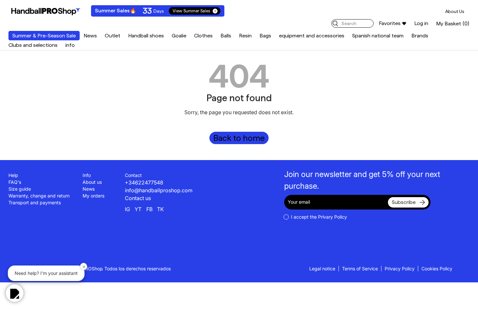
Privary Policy (332, 217)
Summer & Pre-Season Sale (44, 35)
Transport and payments (34, 202)
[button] (453, 24)
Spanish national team (378, 35)
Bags (265, 35)
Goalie (179, 35)
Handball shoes (146, 35)
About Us (454, 11)
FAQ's (14, 182)
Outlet (112, 35)
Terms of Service (360, 268)
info (70, 45)
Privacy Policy (400, 268)
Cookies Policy (436, 268)
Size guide (19, 189)
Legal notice (322, 268)
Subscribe (404, 202)
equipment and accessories (311, 35)
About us (92, 182)
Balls (225, 35)
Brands (419, 35)
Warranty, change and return (39, 195)
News (90, 35)
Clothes (203, 35)
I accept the (319, 217)
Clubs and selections (33, 45)
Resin (245, 35)
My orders (93, 195)
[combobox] (352, 23)
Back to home (239, 137)
